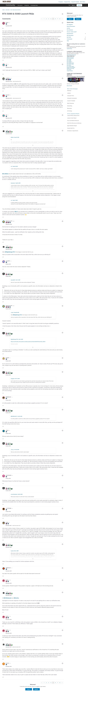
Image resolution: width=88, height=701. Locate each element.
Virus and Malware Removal (73, 120)
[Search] (69, 5)
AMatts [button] (7, 22)
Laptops (69, 93)
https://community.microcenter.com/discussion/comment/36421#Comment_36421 (28, 341)
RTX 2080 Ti (69, 61)
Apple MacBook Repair (72, 125)
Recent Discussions (71, 26)
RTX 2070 (69, 65)
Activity (68, 28)
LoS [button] (6, 64)
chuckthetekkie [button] (8, 475)
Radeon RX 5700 (70, 68)
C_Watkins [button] (8, 78)
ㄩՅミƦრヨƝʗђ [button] (8, 508)
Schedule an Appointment (72, 130)
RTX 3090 (69, 59)
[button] (62, 14)
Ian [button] (6, 273)
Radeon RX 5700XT (71, 67)
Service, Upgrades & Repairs (73, 113)
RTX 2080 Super (70, 62)
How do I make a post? (72, 31)
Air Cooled (69, 69)
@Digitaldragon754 (10, 252)
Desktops (69, 90)
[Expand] (33, 145)
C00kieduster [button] (8, 567)
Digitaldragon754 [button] (9, 305)
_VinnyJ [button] (7, 430)
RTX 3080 (69, 60)
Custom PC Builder (71, 100)
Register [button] (36, 689)
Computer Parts (70, 95)
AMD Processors (70, 57)
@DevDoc (16, 598)
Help (68, 40)
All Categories (70, 24)
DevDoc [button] (7, 616)
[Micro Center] (10, 5)
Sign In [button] (28, 689)
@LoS (16, 211)
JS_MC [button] (7, 130)
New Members (70, 30)
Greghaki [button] (7, 357)
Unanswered (76, 39)
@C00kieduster (8, 598)
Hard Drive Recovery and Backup (74, 123)
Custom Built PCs (70, 128)
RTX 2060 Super (70, 66)
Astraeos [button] (7, 663)
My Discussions (70, 35)
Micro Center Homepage (72, 88)
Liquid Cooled (70, 70)
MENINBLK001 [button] (14, 416)
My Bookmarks (76, 33)
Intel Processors (70, 58)
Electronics (69, 108)
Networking (69, 105)
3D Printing (69, 110)
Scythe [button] (7, 522)
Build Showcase (70, 103)
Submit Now (69, 48)
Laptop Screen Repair (71, 118)
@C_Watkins (5, 173)
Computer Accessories (72, 98)
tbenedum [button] (8, 94)
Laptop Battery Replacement (73, 115)
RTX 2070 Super (70, 64)
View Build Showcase (71, 54)
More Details (69, 85)
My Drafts (76, 37)
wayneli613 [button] (8, 260)
